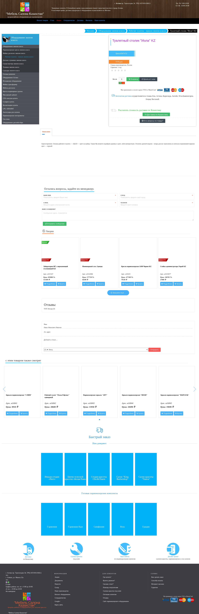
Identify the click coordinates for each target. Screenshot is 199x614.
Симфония (99, 527)
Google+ (57, 601)
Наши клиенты (100, 20)
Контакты (89, 20)
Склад (57, 587)
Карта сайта (59, 605)
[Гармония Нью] (75, 513)
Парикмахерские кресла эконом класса (16, 50)
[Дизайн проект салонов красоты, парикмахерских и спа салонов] (173, 549)
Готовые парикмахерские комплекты (99, 493)
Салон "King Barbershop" (122, 478)
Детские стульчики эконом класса (14, 60)
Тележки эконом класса (11, 67)
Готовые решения (9, 74)
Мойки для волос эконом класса (14, 53)
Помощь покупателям (110, 587)
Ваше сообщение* (49, 209)
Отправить (155, 350)
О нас (52, 20)
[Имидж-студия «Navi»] (52, 463)
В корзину (134, 79)
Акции (59, 20)
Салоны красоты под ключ (112, 591)
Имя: (45, 324)
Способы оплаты (157, 580)
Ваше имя (47, 195)
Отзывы (105, 598)
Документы (59, 580)
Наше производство (62, 591)
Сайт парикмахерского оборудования (116, 601)
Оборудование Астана (10, 77)
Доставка (80, 20)
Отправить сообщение (55, 224)
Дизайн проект (173, 556)
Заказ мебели (124, 556)
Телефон (124, 202)
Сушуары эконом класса (11, 71)
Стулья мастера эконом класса (13, 64)
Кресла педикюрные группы (12, 91)
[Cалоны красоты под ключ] (76, 549)
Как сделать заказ (157, 577)
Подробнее (50, 284)
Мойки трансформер (10, 84)
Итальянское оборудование (12, 81)
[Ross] (122, 513)
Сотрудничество (69, 20)
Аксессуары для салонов (11, 112)
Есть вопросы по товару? (153, 121)
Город (123, 195)
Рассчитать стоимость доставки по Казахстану (139, 110)
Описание (46, 132)
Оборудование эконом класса (13, 46)
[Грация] (146, 513)
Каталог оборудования (62, 594)
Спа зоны (6, 119)
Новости (58, 584)
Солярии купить (8, 102)
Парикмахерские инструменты (13, 116)
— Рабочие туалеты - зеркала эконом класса (18, 57)
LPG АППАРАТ (8, 109)
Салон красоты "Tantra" (146, 478)
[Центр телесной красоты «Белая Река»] (75, 463)
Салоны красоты (76, 556)
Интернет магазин (157, 584)
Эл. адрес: (47, 332)
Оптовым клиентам (109, 594)
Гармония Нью (75, 527)
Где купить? (107, 577)
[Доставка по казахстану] (28, 549)
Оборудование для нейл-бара (13, 122)
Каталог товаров (42, 20)
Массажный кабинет (10, 95)
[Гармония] (52, 513)
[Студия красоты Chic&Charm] (99, 463)
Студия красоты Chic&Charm (99, 478)
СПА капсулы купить (10, 98)
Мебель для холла (9, 88)
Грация (145, 527)
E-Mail (46, 202)
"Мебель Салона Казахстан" (27, 604)
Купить (62, 284)
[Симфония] (99, 513)
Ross (122, 527)
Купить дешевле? (109, 580)
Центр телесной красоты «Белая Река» (75, 478)
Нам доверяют (99, 443)
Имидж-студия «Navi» (52, 478)
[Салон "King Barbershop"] (122, 463)
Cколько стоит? (108, 584)
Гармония (52, 527)
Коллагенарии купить (10, 105)
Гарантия (154, 587)
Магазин (90, 31)
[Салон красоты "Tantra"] (146, 463)
